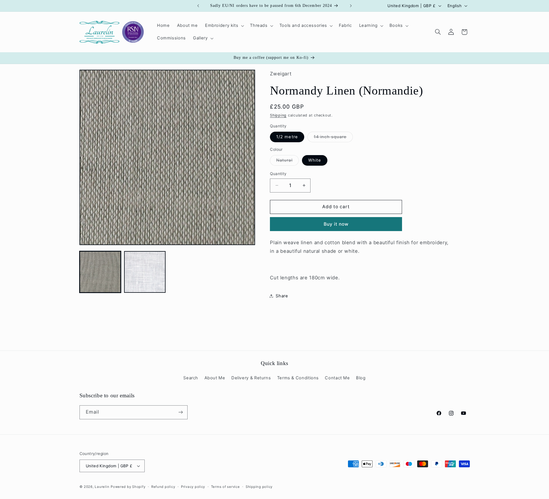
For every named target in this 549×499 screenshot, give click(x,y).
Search (190, 377)
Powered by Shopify (128, 487)
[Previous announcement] (198, 5)
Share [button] (282, 295)
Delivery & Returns (251, 377)
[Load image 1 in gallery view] (100, 272)
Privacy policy (193, 487)
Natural (287, 161)
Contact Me (337, 377)
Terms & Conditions (298, 377)
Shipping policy (259, 487)
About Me (214, 377)
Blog (361, 377)
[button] (223, 25)
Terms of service (225, 487)
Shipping (278, 115)
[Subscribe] (180, 412)
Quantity (278, 173)
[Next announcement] (351, 5)
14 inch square (333, 138)
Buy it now (336, 224)
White (314, 160)
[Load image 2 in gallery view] (145, 272)
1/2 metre (287, 136)
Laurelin (102, 487)
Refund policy (163, 487)
